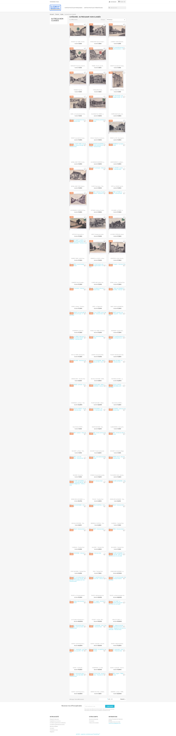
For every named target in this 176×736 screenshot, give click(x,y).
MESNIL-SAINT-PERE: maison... (78, 186)
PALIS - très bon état (98, 571)
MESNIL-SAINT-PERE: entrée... (78, 162)
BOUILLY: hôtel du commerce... (98, 138)
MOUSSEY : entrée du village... (117, 451)
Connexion (91, 721)
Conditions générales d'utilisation (58, 722)
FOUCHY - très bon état (97, 499)
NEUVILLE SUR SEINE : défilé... (98, 378)
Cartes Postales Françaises (73, 7)
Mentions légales (54, 726)
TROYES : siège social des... (117, 643)
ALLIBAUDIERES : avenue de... (117, 427)
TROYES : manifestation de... (97, 595)
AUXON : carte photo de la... (78, 643)
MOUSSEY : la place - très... (78, 451)
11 (111, 699)
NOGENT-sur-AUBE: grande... (78, 41)
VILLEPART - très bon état (98, 547)
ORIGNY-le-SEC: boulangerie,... (117, 138)
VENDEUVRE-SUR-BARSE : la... (78, 499)
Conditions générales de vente (57, 724)
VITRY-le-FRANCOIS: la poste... (117, 90)
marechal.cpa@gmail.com (115, 723)
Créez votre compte (94, 722)
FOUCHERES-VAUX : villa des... (117, 475)
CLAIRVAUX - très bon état (117, 523)
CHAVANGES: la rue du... (78, 330)
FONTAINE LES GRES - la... (117, 378)
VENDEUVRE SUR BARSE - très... (117, 499)
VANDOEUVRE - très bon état (78, 378)
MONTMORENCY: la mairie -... (117, 162)
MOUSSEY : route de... (78, 475)
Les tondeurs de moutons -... (78, 619)
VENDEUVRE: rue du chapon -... (97, 41)
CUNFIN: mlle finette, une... (117, 114)
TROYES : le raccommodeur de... (117, 595)
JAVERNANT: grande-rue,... (117, 330)
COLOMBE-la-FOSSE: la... (117, 210)
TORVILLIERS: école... (98, 90)
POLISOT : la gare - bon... (98, 619)
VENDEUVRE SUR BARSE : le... (117, 571)
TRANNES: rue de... (78, 90)
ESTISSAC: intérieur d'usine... (98, 210)
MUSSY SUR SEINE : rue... (98, 427)
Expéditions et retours (55, 721)
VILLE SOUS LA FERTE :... (78, 427)
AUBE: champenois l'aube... (97, 234)
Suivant (123, 699)
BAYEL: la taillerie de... (98, 306)
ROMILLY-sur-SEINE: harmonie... (97, 330)
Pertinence (116, 19)
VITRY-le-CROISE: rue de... (117, 186)
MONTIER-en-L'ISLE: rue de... (117, 258)
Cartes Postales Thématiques (93, 7)
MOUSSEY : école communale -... (97, 451)
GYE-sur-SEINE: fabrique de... (78, 354)
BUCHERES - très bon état (117, 547)
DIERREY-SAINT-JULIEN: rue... (78, 258)
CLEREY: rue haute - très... (97, 186)
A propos (52, 728)
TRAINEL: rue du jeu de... (98, 65)
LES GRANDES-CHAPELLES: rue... (78, 210)
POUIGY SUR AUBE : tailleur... (97, 403)
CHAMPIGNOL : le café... (97, 667)
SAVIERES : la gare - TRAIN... (117, 691)
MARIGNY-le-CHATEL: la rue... (98, 258)
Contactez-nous (54, 1)
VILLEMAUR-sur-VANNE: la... (97, 114)
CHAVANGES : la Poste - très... (78, 403)
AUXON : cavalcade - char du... (117, 667)
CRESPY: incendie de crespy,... (117, 65)
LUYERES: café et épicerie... (117, 41)
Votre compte (93, 716)
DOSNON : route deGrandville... (97, 475)
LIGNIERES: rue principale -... (78, 282)
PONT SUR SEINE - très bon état (78, 571)
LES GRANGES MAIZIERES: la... (98, 162)
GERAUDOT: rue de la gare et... (78, 65)
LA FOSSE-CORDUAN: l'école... (117, 234)
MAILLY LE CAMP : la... (117, 619)
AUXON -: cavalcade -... (78, 667)
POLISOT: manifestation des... (117, 354)
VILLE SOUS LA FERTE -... (117, 403)
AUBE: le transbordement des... (78, 114)
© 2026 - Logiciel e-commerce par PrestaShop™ (88, 734)
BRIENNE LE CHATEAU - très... (98, 523)
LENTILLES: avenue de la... (78, 234)
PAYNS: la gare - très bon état (117, 282)
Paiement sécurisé (54, 719)
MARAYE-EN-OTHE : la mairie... (98, 691)
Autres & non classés (57, 20)
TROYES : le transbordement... (78, 595)
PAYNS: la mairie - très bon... (78, 306)
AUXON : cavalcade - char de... (98, 643)
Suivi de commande (93, 719)
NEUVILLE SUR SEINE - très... (78, 523)
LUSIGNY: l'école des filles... (97, 354)
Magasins (52, 731)
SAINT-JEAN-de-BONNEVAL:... (117, 306)
